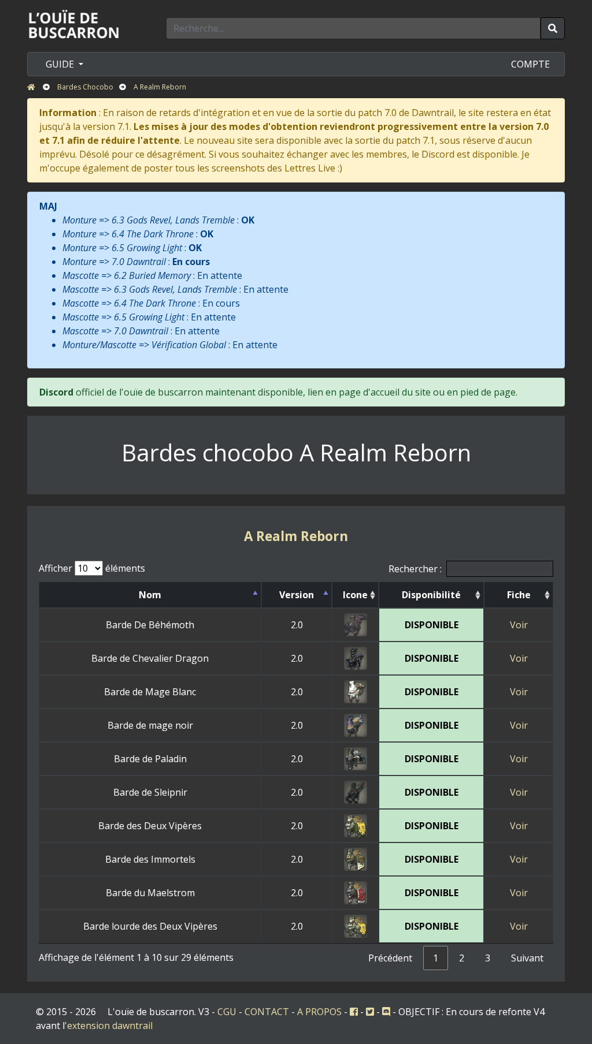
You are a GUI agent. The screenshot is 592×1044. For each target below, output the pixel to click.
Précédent (390, 958)
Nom (150, 594)
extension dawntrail (110, 1025)
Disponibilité (431, 594)
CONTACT (267, 1011)
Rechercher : (415, 568)
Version (296, 594)
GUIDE (61, 64)
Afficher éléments (92, 568)
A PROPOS (319, 1011)
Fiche (519, 594)
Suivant (527, 958)
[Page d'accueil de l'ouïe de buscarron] (76, 23)
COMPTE (530, 64)
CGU (226, 1011)
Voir (519, 624)
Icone (355, 594)
